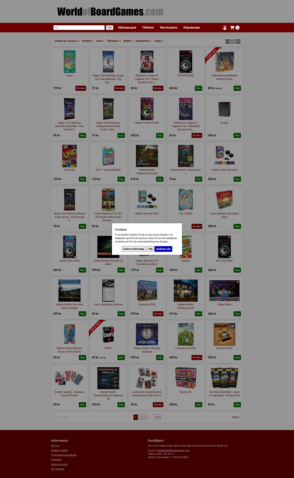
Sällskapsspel (127, 27)
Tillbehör (148, 27)
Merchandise (168, 27)
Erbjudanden (191, 27)
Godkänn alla (163, 249)
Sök (109, 27)
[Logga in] (224, 27)
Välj (150, 249)
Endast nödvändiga (133, 249)
